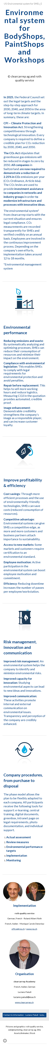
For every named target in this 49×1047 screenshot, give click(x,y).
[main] (24, 36)
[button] (5, 1041)
